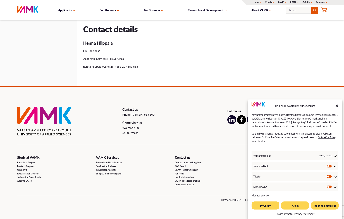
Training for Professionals (29, 177)
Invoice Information (184, 177)
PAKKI (281, 2)
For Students (108, 10)
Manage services (261, 195)
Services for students (106, 169)
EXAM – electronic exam (186, 169)
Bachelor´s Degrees (26, 162)
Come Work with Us (184, 184)
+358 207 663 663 (126, 66)
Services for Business (106, 166)
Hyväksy (265, 205)
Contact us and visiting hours (188, 162)
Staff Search (180, 166)
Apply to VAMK (24, 180)
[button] (337, 106)
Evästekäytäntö (326, 137)
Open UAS (22, 169)
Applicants (65, 10)
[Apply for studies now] (324, 10)
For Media (179, 173)
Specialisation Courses (28, 173)
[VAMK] (27, 10)
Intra (257, 2)
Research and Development (205, 10)
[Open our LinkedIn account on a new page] (231, 123)
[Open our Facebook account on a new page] (241, 123)
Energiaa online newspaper (108, 173)
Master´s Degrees (25, 166)
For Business (152, 10)
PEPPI (293, 2)
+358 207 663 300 (142, 114)
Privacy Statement (304, 214)
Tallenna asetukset (324, 205)
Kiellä (295, 205)
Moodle (268, 2)
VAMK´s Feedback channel (187, 180)
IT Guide (306, 2)
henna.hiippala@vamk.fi (98, 66)
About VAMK (259, 10)
